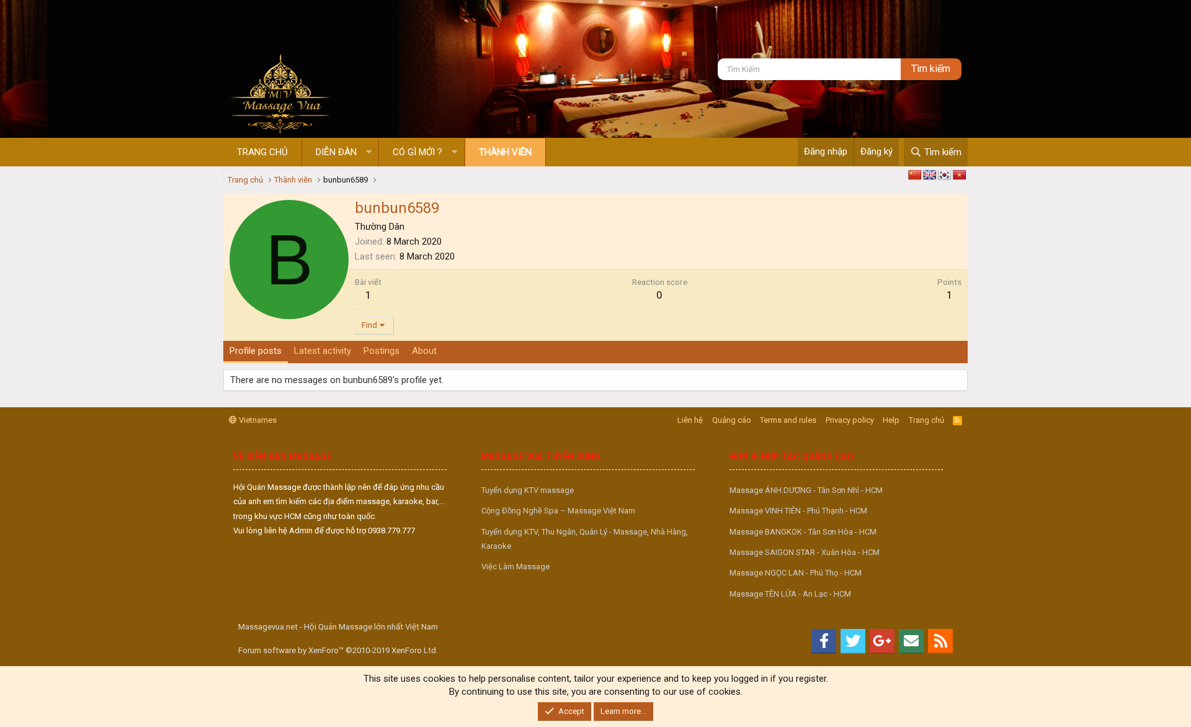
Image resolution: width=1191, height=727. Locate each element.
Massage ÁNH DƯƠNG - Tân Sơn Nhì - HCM (806, 490)
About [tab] (424, 350)
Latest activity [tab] (322, 350)
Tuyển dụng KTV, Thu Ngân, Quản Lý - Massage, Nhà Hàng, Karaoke (584, 539)
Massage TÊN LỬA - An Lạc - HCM (790, 593)
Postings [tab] (381, 350)
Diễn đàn (336, 152)
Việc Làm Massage (515, 566)
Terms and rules (788, 420)
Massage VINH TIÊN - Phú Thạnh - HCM (798, 510)
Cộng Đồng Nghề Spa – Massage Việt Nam (558, 510)
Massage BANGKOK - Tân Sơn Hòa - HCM (803, 531)
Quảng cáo (731, 420)
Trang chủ (262, 152)
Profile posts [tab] (256, 350)
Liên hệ (690, 420)
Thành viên (505, 152)
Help (891, 420)
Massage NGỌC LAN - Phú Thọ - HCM (795, 572)
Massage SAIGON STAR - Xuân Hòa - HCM (804, 552)
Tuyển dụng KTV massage (527, 490)
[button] (369, 152)
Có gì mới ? (417, 152)
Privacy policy (850, 420)
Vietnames (257, 420)
